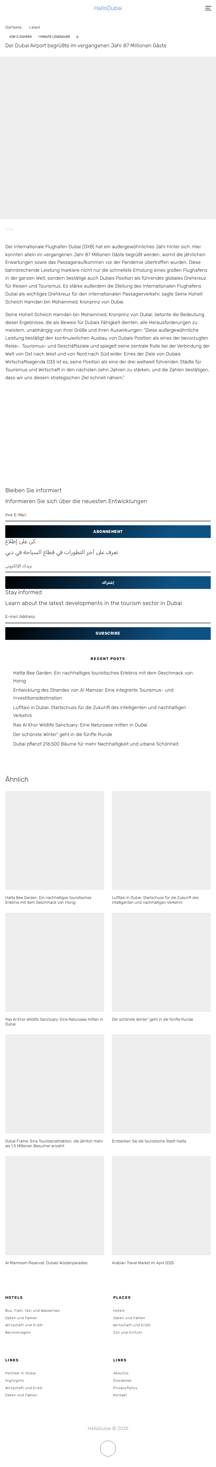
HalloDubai (108, 8)
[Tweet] (42, 229)
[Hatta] (161, 1083)
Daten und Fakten (21, 1318)
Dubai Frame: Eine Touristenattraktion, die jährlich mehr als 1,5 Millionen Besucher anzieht (54, 1143)
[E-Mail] (69, 229)
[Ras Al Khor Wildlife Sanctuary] (54, 962)
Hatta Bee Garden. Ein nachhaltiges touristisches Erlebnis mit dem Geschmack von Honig (48, 900)
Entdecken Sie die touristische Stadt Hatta (149, 1141)
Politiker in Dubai (20, 1373)
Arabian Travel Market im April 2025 (143, 1262)
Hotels (119, 1311)
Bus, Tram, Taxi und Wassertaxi (32, 1311)
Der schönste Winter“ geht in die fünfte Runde (62, 734)
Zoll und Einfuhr (128, 1332)
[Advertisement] (108, 436)
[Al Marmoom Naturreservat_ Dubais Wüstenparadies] (54, 1205)
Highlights (14, 1380)
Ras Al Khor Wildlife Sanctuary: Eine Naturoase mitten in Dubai (80, 725)
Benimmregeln (18, 1332)
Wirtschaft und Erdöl (24, 1325)
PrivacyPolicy (125, 1388)
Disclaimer (122, 1380)
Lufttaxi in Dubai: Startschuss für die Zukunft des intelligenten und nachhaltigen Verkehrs (155, 900)
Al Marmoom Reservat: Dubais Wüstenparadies (46, 1262)
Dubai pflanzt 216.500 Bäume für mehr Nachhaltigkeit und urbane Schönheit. (96, 744)
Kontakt (120, 1395)
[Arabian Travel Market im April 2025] (161, 1205)
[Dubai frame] (54, 1083)
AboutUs (121, 1373)
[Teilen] (28, 229)
